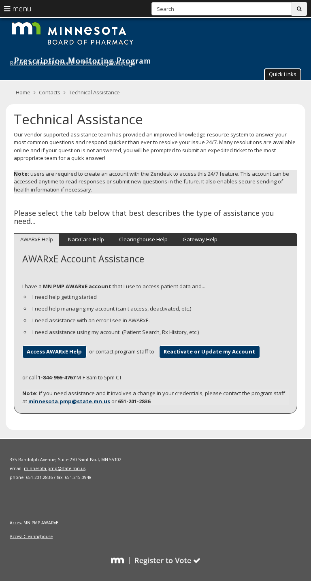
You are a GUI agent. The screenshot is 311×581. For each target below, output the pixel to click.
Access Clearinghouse (31, 536)
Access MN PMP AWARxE (34, 523)
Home (23, 92)
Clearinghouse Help (143, 239)
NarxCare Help (86, 239)
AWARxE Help (36, 239)
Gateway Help (200, 239)
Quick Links (282, 74)
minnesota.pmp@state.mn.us (69, 401)
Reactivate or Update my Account (209, 351)
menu (21, 8)
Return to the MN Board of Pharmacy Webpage (72, 63)
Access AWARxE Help (54, 351)
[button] (282, 74)
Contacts (49, 92)
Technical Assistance (94, 92)
